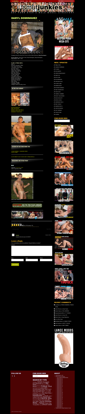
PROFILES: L (60, 391)
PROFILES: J (59, 388)
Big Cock (43, 383)
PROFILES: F (60, 384)
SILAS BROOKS (58, 79)
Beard (34, 383)
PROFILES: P (60, 395)
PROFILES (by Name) (60, 376)
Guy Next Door (39, 393)
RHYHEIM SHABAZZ (59, 87)
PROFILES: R (60, 397)
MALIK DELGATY (59, 98)
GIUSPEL (57, 114)
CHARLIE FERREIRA (59, 67)
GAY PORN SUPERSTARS (62, 377)
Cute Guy (44, 389)
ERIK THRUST (58, 104)
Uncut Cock (37, 226)
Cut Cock (39, 388)
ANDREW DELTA (58, 106)
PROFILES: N (60, 393)
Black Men (48, 385)
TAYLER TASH (58, 112)
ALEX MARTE (58, 71)
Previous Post (16, 229)
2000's (16, 20)
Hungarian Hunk (24, 226)
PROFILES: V (60, 402)
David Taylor (65, 308)
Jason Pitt (65, 315)
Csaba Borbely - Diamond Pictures (25, 20)
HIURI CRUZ (58, 91)
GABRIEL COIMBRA (59, 93)
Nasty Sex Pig (35, 400)
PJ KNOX (57, 69)
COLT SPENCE (58, 110)
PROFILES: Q (60, 396)
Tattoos (41, 403)
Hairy (43, 394)
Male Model (40, 397)
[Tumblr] (14, 376)
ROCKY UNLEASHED (59, 95)
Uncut (41, 404)
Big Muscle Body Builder (41, 385)
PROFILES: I (59, 387)
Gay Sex (46, 391)
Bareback (46, 382)
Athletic (40, 382)
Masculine (35, 398)
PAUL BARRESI (65, 311)
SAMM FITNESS (67, 321)
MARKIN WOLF (58, 85)
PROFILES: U (60, 401)
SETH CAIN (57, 77)
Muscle (39, 398)
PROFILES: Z (60, 406)
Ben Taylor (60, 319)
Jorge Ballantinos (65, 317)
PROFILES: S (60, 399)
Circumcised (39, 386)
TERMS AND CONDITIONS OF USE (63, 408)
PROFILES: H (60, 386)
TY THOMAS (68, 313)
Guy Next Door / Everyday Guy (42, 393)
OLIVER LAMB (58, 83)
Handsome (19, 226)
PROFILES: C (60, 381)
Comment (13, 244)
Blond (34, 386)
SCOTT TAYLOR (66, 323)
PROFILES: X (60, 404)
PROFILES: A (60, 378)
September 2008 (19, 167)
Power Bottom (41, 400)
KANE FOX (57, 75)
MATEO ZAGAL (58, 100)
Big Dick (16, 226)
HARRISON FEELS (59, 102)
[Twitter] (12, 376)
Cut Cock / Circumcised (40, 388)
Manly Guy (46, 397)
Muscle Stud (29, 226)
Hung (43, 396)
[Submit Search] (59, 1)
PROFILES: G (60, 385)
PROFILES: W (60, 403)
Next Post (49, 229)
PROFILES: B (60, 379)
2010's (18, 20)
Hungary (36, 20)
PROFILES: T (60, 400)
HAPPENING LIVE (59, 375)
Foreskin (46, 390)
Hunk (46, 396)
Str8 (38, 403)
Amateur (35, 382)
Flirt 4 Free (33, 20)
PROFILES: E (60, 383)
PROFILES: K (60, 390)
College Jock (46, 386)
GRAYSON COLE (59, 81)
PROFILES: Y (60, 405)
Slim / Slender (40, 401)
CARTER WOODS (59, 108)
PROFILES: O (60, 394)
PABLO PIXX (58, 65)
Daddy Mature (41, 390)
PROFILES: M (60, 392)
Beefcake (13, 226)
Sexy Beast (33, 226)
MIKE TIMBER (65, 325)
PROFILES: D (60, 382)
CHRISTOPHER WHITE (60, 73)
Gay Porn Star (40, 391)
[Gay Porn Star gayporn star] (27, 205)
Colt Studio (35, 388)
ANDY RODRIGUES (59, 89)
